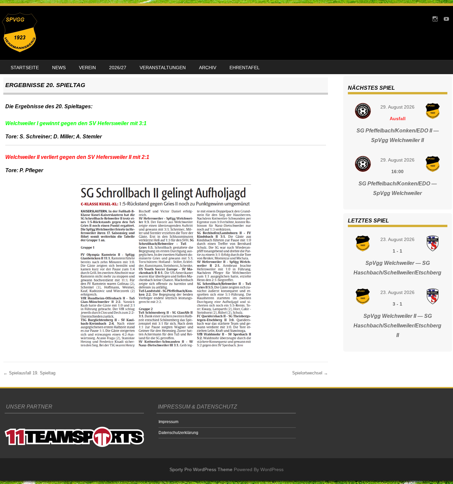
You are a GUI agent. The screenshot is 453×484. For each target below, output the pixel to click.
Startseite (25, 67)
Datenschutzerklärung (178, 432)
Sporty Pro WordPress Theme (200, 469)
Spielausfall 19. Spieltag (29, 372)
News (59, 67)
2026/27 (117, 67)
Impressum (168, 421)
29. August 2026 (397, 107)
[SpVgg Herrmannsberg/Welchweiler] (19, 50)
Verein (87, 67)
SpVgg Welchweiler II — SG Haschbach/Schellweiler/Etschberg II (397, 325)
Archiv (207, 67)
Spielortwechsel (310, 372)
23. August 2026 (397, 239)
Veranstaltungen (163, 67)
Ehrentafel (244, 67)
